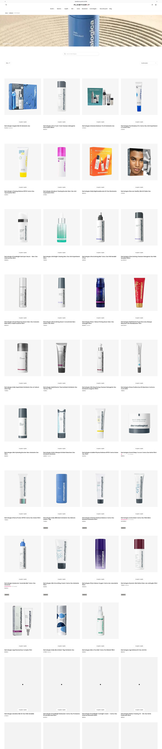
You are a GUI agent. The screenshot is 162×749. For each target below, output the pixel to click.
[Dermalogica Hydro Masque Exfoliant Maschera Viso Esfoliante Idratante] (61, 423)
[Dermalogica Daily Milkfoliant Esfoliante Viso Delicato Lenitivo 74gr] (61, 488)
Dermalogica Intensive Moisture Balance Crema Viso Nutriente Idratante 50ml (98, 518)
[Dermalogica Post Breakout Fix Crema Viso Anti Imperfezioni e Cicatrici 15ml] (139, 96)
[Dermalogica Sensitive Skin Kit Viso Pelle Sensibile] (22, 684)
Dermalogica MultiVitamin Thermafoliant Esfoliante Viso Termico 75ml (60, 388)
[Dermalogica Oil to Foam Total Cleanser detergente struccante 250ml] (61, 96)
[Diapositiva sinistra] (5, 1)
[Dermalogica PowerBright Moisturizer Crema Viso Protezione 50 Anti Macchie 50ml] (61, 684)
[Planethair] (82, 4)
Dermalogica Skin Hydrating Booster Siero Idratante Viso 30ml (21, 453)
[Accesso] (152, 5)
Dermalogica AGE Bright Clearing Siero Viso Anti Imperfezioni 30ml (61, 257)
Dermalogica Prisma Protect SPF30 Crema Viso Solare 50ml (22, 518)
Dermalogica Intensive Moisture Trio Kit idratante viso (98, 126)
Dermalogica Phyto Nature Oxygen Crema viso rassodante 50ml (100, 584)
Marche (59, 8)
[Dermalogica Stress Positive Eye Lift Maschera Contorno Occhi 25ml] (139, 358)
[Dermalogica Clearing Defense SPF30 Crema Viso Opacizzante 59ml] (22, 162)
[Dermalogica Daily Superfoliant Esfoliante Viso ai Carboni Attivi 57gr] (22, 358)
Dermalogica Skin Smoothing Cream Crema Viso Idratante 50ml (61, 584)
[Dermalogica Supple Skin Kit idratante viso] (22, 96)
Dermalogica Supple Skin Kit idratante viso (17, 126)
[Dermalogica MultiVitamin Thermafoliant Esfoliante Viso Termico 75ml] (61, 358)
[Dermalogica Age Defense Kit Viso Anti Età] (139, 620)
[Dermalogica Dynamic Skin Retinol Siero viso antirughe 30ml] (139, 554)
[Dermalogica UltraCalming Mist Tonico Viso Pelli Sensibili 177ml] (100, 227)
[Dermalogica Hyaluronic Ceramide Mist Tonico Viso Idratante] (22, 554)
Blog (110, 8)
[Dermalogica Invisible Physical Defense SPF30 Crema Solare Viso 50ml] (100, 423)
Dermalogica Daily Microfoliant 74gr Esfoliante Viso (58, 650)
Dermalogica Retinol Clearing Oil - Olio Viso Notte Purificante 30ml (136, 714)
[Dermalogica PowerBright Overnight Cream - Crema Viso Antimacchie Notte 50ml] (100, 684)
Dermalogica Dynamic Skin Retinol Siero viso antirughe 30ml (139, 583)
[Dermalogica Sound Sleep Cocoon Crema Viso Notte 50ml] (139, 423)
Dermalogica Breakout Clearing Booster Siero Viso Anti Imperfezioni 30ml (59, 192)
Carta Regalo (93, 8)
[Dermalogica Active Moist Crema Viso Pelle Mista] (139, 488)
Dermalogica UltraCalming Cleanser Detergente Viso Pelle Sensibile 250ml (138, 257)
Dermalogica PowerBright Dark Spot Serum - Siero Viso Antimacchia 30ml (21, 257)
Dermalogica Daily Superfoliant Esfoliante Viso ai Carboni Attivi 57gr (21, 388)
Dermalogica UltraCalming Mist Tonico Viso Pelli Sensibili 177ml (99, 257)
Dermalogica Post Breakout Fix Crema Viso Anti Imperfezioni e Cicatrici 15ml (139, 126)
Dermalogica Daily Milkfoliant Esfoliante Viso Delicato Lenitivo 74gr (59, 518)
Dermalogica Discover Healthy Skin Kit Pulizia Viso (136, 191)
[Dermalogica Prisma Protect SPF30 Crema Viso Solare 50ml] (22, 488)
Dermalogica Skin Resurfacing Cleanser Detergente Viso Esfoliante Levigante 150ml (99, 388)
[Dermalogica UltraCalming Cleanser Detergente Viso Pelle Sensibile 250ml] (139, 227)
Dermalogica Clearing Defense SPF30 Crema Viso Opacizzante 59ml (19, 192)
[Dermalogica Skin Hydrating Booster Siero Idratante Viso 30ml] (22, 423)
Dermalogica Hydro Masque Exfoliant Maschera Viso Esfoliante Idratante (59, 453)
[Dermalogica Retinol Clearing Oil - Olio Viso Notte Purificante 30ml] (139, 684)
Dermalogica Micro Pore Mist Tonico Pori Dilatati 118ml (98, 650)
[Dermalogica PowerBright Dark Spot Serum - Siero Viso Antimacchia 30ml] (22, 227)
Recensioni (85, 8)
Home (6, 13)
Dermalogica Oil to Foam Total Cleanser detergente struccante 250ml (59, 126)
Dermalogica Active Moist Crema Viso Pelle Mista (136, 518)
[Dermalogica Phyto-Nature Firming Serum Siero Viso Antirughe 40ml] (100, 292)
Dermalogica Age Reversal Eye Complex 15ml (18, 650)
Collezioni (11, 13)
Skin (72, 8)
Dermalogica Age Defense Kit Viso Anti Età (133, 650)
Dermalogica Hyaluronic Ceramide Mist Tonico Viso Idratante (20, 584)
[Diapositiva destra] (157, 1)
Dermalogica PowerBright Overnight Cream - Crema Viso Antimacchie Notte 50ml (99, 714)
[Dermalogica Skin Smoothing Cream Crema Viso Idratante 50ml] (61, 554)
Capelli (66, 8)
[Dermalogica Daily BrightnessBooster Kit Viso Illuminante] (100, 162)
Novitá (52, 8)
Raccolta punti (103, 8)
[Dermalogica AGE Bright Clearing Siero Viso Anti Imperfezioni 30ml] (61, 227)
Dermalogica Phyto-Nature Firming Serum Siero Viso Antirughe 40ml (98, 322)
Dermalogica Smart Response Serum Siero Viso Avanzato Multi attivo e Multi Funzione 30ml (21, 322)
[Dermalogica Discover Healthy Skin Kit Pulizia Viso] (139, 162)
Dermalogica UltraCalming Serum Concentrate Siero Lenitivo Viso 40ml (59, 322)
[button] (6, 5)
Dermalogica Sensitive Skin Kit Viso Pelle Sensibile (19, 714)
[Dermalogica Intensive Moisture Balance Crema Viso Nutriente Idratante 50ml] (100, 488)
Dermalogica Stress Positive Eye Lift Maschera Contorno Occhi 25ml (138, 388)
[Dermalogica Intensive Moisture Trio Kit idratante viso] (100, 96)
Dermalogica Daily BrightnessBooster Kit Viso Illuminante (99, 191)
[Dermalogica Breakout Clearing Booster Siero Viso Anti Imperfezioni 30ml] (61, 162)
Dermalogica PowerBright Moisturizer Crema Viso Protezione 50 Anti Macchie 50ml (61, 714)
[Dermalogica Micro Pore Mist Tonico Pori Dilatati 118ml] (100, 620)
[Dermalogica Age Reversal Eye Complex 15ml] (22, 620)
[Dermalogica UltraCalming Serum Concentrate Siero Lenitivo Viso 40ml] (61, 292)
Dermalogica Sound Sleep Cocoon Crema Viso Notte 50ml (138, 452)
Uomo (78, 8)
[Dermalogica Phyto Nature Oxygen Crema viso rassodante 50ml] (100, 554)
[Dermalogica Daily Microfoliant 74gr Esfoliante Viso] (61, 620)
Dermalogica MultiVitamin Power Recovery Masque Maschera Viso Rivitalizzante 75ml (136, 322)
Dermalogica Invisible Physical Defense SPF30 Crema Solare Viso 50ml (100, 453)
